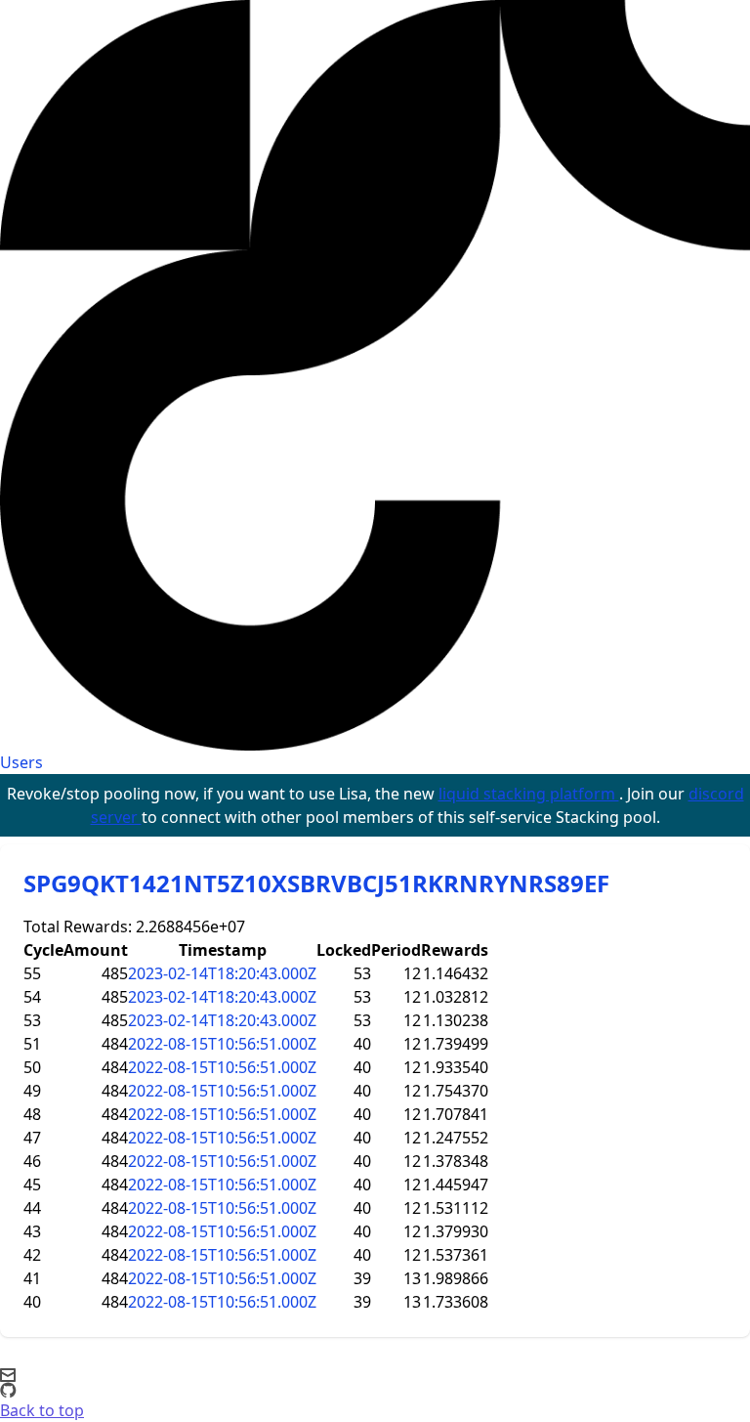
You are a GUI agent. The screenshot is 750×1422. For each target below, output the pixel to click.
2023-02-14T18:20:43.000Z (222, 973)
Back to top (42, 1410)
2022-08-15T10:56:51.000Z (222, 1044)
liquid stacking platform (528, 793)
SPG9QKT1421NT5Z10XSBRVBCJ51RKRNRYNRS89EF (316, 883)
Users (21, 762)
